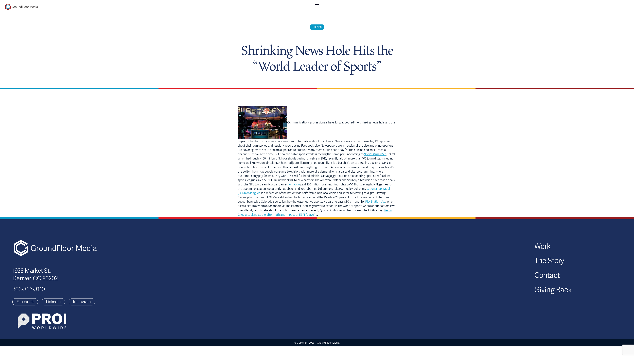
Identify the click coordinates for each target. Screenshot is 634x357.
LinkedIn (53, 301)
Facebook (25, 301)
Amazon (294, 184)
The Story (549, 260)
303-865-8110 (28, 289)
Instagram (82, 301)
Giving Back (553, 289)
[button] (317, 5)
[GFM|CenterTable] (21, 6)
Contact (547, 275)
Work (542, 246)
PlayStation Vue (375, 201)
